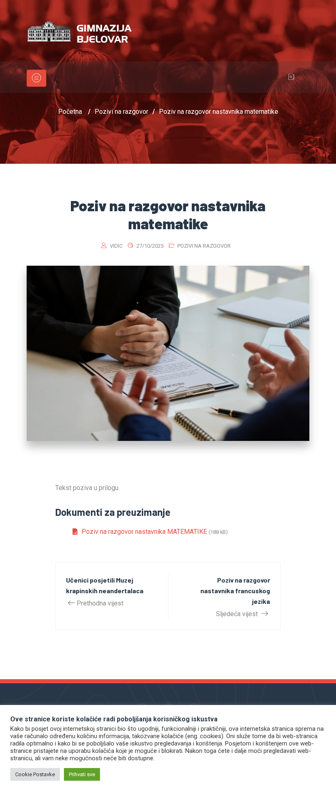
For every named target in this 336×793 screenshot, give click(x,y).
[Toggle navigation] (36, 78)
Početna (70, 111)
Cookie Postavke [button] (35, 774)
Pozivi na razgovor (204, 246)
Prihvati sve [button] (82, 774)
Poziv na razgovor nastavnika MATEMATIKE (144, 531)
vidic (116, 246)
